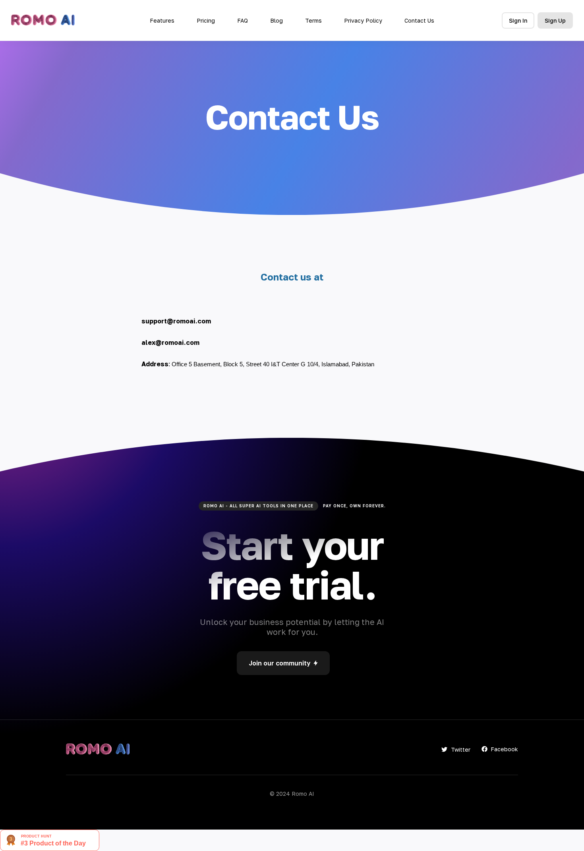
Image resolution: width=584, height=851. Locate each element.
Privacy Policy (363, 20)
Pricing (206, 20)
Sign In (518, 20)
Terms (313, 20)
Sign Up (555, 20)
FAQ (242, 20)
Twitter (460, 749)
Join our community (279, 663)
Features (162, 20)
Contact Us (419, 20)
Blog (276, 20)
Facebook (504, 749)
